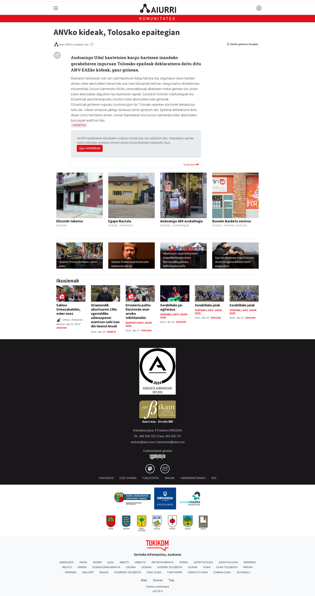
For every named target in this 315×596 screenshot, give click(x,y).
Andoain (61, 328)
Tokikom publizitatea (157, 586)
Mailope (88, 572)
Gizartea (79, 125)
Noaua (103, 572)
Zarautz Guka (198, 572)
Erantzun (190, 164)
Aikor (83, 562)
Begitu (67, 567)
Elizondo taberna (69, 221)
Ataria (183, 562)
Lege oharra (128, 478)
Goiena (146, 567)
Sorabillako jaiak (207, 305)
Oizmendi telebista (127, 572)
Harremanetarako (193, 478)
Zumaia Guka (222, 572)
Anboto (140, 562)
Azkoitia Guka (228, 562)
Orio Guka (154, 572)
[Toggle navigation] (56, 8)
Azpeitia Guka (203, 562)
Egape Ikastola (119, 221)
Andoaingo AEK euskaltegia (181, 221)
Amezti (124, 562)
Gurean (158, 580)
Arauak (170, 478)
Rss (213, 478)
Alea (110, 562)
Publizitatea (150, 478)
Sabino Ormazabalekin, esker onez (68, 309)
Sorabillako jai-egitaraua (171, 307)
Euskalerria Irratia (106, 567)
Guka (206, 567)
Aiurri (97, 562)
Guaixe (192, 567)
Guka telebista (226, 567)
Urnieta (111, 332)
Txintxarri (174, 572)
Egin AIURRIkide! (89, 148)
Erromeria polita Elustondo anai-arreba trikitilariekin (138, 311)
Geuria (131, 567)
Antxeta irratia (162, 562)
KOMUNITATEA (157, 18)
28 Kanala (243, 572)
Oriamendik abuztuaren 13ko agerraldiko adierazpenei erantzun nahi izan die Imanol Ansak (105, 315)
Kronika (70, 572)
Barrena (250, 562)
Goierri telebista (169, 567)
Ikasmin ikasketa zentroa (231, 221)
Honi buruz (106, 478)
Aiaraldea (66, 562)
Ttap (171, 580)
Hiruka (248, 567)
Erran (82, 567)
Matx (144, 580)
